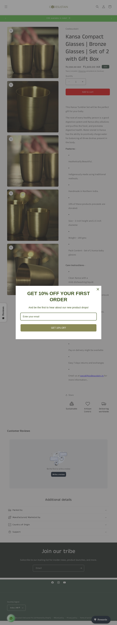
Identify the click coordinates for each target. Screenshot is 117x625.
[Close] (97, 289)
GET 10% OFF (58, 328)
